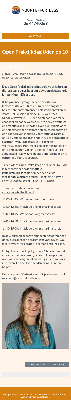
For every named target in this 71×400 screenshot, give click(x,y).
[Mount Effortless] (35, 10)
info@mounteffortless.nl (18, 192)
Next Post (58, 364)
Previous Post (38, 364)
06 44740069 (36, 23)
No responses (22, 77)
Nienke (36, 73)
